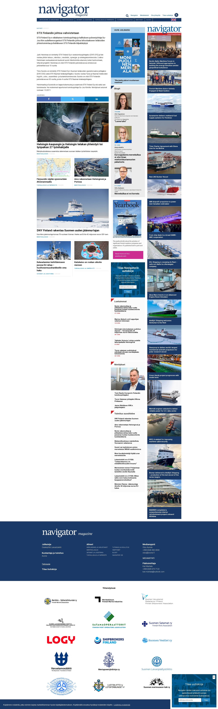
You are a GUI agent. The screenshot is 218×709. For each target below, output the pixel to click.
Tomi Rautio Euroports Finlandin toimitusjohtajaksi (127, 394)
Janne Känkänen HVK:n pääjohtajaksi (124, 406)
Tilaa (128, 292)
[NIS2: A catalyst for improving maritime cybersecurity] (164, 425)
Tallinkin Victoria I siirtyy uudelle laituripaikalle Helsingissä (127, 341)
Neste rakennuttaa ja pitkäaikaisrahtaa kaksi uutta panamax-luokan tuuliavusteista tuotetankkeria (127, 308)
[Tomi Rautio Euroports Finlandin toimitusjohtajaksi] (128, 379)
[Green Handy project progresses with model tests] (164, 363)
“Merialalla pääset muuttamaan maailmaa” (127, 81)
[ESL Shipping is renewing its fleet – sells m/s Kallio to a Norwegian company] (164, 250)
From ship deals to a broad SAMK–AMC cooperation (162, 236)
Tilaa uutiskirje (167, 15)
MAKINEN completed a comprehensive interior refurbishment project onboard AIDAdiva (161, 513)
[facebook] (49, 99)
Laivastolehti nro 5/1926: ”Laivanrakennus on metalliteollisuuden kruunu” (126, 462)
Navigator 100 (43, 23)
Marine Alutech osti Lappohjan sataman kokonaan (127, 320)
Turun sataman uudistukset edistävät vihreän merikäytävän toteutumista (127, 352)
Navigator (134, 15)
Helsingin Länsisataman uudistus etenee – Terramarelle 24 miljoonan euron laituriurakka (128, 330)
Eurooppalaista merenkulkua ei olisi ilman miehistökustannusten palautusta (128, 158)
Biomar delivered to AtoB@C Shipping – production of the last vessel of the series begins (164, 475)
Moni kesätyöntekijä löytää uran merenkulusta (127, 454)
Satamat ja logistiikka (84, 20)
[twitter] (73, 99)
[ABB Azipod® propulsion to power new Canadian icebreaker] (164, 189)
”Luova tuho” (120, 121)
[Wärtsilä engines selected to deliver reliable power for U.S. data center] (164, 393)
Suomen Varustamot (120, 152)
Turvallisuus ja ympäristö (104, 20)
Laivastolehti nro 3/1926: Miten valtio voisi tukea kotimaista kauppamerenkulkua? (127, 478)
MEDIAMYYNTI (149, 558)
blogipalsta (126, 119)
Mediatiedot (144, 15)
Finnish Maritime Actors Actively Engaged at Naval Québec (162, 90)
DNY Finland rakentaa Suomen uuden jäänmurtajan (126, 420)
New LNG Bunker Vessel (158, 177)
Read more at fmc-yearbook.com (122, 255)
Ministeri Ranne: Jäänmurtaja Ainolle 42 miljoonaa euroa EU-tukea (127, 486)
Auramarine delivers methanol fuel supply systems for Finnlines (163, 117)
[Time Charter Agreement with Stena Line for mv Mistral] (164, 132)
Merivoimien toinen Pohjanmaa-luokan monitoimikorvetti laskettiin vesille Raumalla (127, 470)
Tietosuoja (46, 564)
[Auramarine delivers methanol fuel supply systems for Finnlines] (164, 103)
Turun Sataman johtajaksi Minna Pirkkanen (127, 400)
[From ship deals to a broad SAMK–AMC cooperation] (164, 219)
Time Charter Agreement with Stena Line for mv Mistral (163, 147)
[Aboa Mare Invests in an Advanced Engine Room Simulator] (164, 281)
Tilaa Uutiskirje (49, 569)
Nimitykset (139, 20)
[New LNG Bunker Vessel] (164, 163)
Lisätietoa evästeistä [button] (122, 705)
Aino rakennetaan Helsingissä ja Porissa (127, 426)
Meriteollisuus (67, 20)
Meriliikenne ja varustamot (49, 20)
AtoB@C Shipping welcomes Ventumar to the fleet (160, 322)
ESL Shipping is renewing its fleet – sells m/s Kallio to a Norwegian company (163, 264)
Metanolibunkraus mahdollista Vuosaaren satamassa (127, 442)
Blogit (148, 20)
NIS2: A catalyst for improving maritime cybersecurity (160, 440)
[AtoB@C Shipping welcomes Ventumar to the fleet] (164, 309)
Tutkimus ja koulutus (125, 20)
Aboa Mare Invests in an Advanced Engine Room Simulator (162, 296)
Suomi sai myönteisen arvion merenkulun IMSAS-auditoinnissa (128, 448)
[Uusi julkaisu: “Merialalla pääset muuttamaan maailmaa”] (128, 55)
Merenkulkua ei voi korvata (127, 194)
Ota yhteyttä (155, 15)
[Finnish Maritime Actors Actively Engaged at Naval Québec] (164, 78)
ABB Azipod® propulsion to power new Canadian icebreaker (162, 203)
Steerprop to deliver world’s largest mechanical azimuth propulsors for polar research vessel (163, 350)
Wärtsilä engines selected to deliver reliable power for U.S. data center (163, 410)
